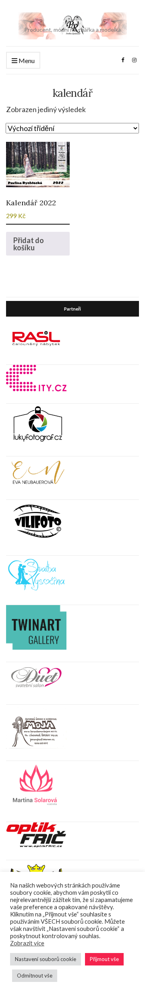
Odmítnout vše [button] (34, 975)
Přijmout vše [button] (104, 959)
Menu (26, 60)
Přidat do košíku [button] (28, 244)
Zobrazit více (27, 943)
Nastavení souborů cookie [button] (45, 959)
